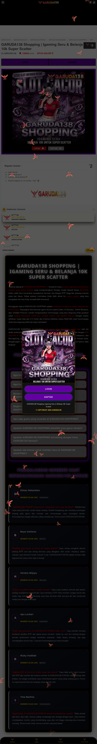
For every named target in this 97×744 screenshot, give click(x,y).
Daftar (48, 397)
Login (48, 389)
